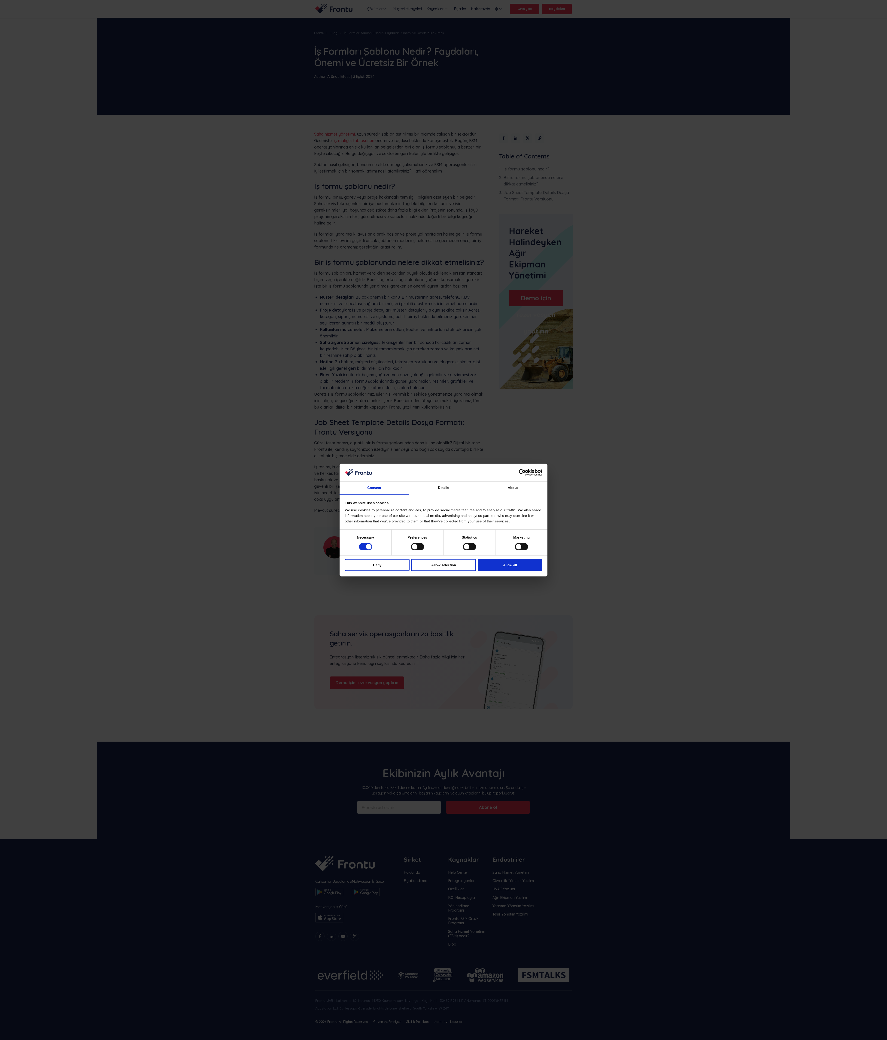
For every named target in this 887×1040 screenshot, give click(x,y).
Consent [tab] (374, 488)
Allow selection (443, 565)
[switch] (417, 546)
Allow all (510, 565)
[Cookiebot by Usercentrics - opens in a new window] (522, 472)
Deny (377, 565)
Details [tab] (443, 488)
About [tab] (513, 488)
